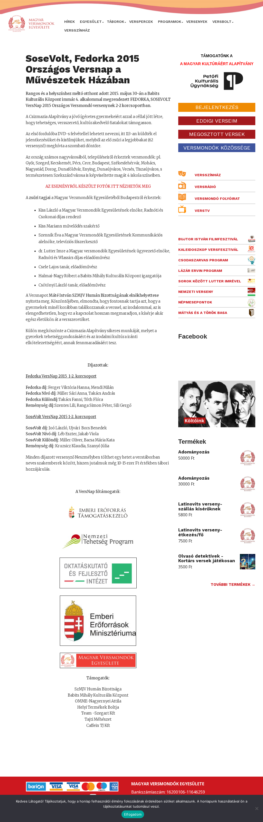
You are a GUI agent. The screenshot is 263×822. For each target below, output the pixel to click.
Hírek (69, 21)
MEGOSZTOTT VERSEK (217, 134)
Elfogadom (133, 814)
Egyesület (91, 21)
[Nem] (256, 808)
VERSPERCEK (141, 21)
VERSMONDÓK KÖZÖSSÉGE (216, 148)
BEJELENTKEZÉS (216, 107)
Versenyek (196, 21)
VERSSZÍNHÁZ (77, 30)
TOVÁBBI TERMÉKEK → (233, 584)
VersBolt (221, 21)
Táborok (115, 21)
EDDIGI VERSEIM (216, 121)
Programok (169, 21)
